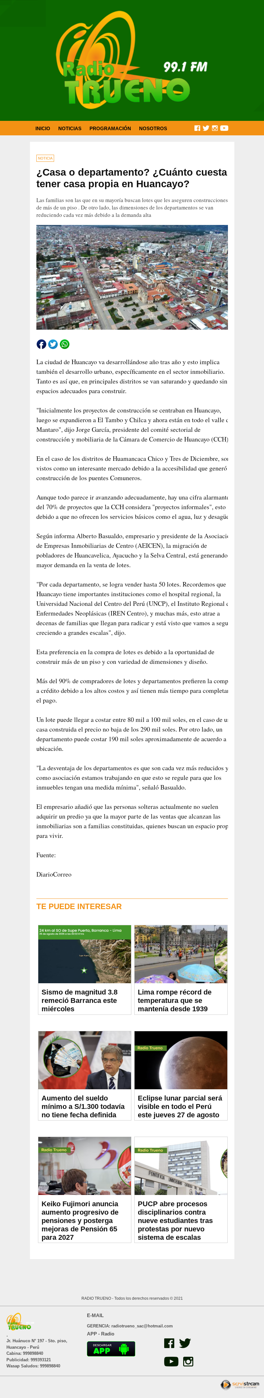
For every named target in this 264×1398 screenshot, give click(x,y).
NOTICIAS (69, 128)
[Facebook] (168, 1346)
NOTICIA (45, 158)
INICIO (42, 128)
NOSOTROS (153, 128)
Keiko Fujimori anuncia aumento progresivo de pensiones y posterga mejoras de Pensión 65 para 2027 (80, 1220)
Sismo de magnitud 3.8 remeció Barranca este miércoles (80, 1000)
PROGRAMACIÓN (110, 128)
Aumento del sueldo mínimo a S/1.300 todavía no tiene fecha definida (83, 1106)
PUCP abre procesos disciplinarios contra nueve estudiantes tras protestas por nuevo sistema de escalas (175, 1220)
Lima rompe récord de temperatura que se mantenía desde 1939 (175, 1000)
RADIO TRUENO (96, 1298)
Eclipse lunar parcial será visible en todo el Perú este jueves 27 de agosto (180, 1106)
